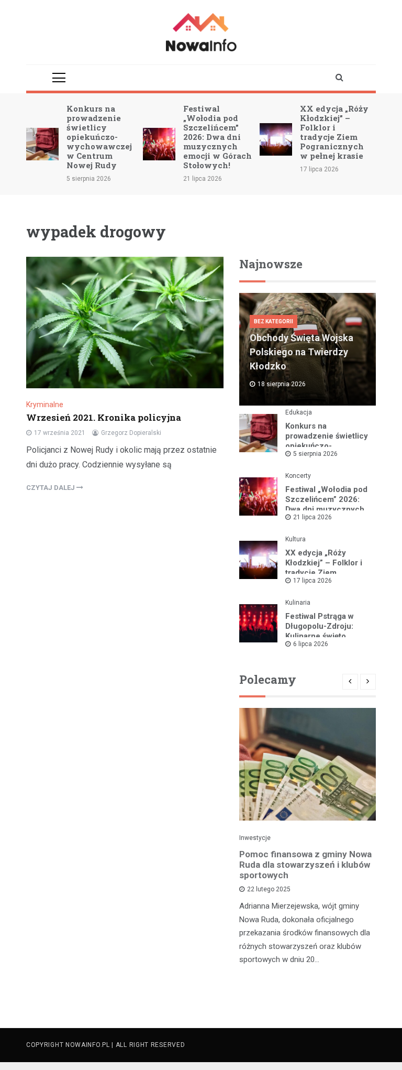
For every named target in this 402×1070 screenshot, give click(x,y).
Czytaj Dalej (51, 488)
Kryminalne (44, 404)
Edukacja (298, 412)
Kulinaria (297, 602)
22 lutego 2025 (269, 889)
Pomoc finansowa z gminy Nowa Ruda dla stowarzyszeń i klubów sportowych (305, 864)
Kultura (295, 539)
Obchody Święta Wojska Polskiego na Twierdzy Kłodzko (301, 352)
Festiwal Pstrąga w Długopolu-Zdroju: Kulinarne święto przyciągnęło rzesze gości (323, 636)
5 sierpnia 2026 (315, 453)
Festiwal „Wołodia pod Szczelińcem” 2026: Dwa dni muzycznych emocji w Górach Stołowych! (217, 136)
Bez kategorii (273, 321)
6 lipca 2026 (310, 644)
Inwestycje (255, 838)
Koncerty (298, 475)
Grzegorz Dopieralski (131, 432)
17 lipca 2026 (312, 580)
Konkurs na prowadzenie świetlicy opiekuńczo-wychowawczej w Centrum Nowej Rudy (99, 136)
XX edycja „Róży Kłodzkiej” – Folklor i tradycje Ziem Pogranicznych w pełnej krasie (334, 132)
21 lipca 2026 (312, 517)
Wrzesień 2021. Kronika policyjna (103, 417)
